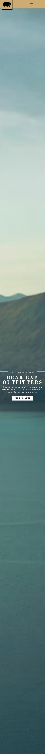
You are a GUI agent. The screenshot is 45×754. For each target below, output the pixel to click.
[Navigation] (31, 4)
